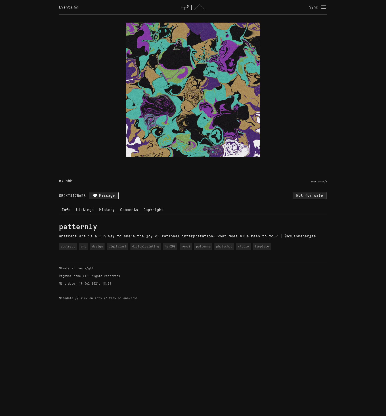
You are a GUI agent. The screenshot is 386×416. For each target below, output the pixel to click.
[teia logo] (193, 7)
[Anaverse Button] (198, 161)
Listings (85, 209)
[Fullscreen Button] (188, 161)
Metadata (66, 298)
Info (66, 209)
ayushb (65, 181)
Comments (129, 209)
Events (65, 7)
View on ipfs (91, 298)
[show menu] (323, 7)
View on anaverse (123, 298)
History (107, 209)
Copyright (153, 209)
